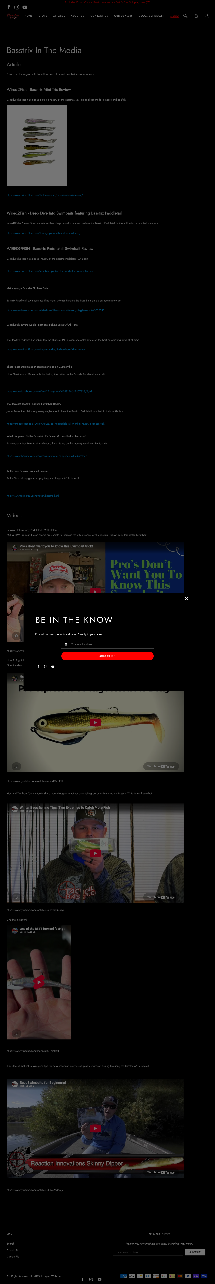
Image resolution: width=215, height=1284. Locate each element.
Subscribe (107, 656)
